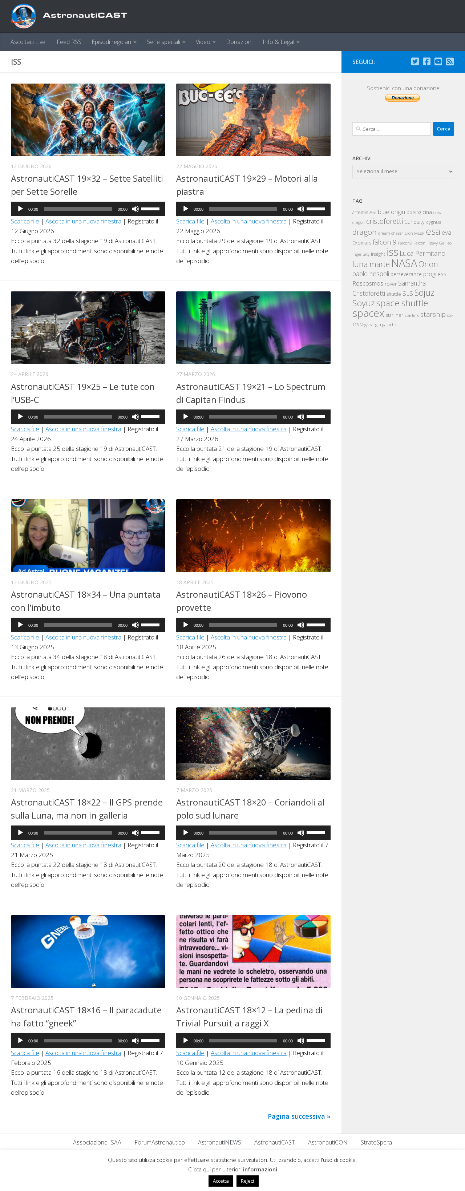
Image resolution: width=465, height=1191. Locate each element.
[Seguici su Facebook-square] (426, 61)
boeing (414, 212)
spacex (368, 313)
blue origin (391, 211)
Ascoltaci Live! (28, 42)
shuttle (394, 294)
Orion (428, 264)
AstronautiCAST (274, 1142)
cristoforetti (384, 221)
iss (392, 252)
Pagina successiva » (299, 1116)
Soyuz (363, 303)
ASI (372, 212)
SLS (408, 293)
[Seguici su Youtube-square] (438, 61)
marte (379, 264)
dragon (364, 232)
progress (434, 274)
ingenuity (360, 254)
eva (446, 232)
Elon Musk (414, 233)
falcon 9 (384, 242)
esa (433, 231)
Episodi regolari (111, 42)
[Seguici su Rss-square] (449, 61)
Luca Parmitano (422, 253)
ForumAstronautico (159, 1142)
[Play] (20, 209)
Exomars (361, 242)
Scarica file (25, 221)
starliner (394, 315)
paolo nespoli (370, 273)
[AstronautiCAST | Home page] (75, 16)
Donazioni (239, 42)
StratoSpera (376, 1142)
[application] (88, 209)
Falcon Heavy (425, 243)
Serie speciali (163, 42)
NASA (404, 263)
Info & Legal (278, 42)
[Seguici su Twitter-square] (415, 61)
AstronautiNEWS (219, 1142)
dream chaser (390, 233)
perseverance (406, 274)
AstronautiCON (328, 1142)
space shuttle (402, 303)
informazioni (260, 1169)
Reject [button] (247, 1181)
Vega (364, 324)
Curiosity (414, 221)
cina (427, 212)
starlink (412, 315)
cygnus (433, 222)
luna (360, 263)
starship (433, 314)
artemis (360, 212)
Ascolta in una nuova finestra (83, 221)
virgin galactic (383, 325)
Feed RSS (69, 42)
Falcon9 (405, 243)
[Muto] (135, 209)
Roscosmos (367, 283)
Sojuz (424, 292)
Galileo (445, 243)
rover (391, 283)
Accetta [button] (221, 1181)
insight (378, 254)
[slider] (151, 208)
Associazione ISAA (97, 1142)
